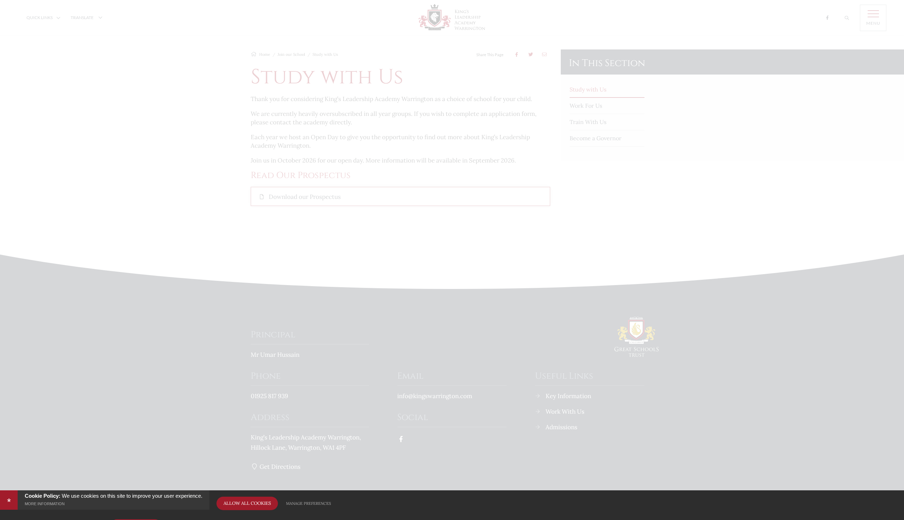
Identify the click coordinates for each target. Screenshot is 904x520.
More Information (45, 504)
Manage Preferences (308, 503)
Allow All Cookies (247, 503)
